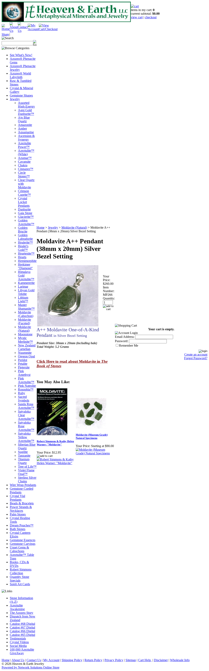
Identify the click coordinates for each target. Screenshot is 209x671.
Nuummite (25, 352)
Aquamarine (26, 132)
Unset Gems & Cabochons (19, 549)
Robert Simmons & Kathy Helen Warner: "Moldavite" (55, 443)
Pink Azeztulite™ (26, 380)
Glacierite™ (26, 216)
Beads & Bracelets (22, 503)
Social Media (18, 646)
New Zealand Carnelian (27, 347)
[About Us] (14, 30)
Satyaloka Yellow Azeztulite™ (26, 437)
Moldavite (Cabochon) (25, 314)
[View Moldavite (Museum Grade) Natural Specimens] (95, 453)
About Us (18, 660)
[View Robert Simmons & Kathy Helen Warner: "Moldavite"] (56, 463)
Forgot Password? (195, 358)
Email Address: (125, 336)
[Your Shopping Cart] (135, 6)
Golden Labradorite (25, 236)
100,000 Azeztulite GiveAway (22, 651)
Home (40, 227)
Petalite (22, 363)
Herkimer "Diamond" (25, 266)
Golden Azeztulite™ (26, 222)
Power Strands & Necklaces (21, 508)
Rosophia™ (25, 389)
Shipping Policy (72, 660)
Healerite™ (25, 242)
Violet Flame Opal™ (26, 472)
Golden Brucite (23, 229)
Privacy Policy (113, 660)
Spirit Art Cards (20, 584)
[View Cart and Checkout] (48, 29)
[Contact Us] (23, 30)
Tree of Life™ (27, 466)
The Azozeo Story (21, 612)
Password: (121, 341)
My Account (51, 660)
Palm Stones (18, 514)
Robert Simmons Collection (20, 571)
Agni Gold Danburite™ (26, 112)
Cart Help (145, 660)
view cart (137, 17)
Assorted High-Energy (26, 104)
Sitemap (131, 660)
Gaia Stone (25, 213)
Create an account (195, 354)
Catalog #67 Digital (22, 627)
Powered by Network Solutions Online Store (30, 667)
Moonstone (25, 334)
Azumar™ (25, 158)
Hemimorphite (27, 261)
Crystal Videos (19, 642)
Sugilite (23, 452)
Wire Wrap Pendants (23, 485)
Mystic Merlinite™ (25, 339)
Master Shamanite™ (26, 306)
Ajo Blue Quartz (24, 119)
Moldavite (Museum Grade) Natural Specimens (92, 436)
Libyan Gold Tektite (26, 292)
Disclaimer (161, 660)
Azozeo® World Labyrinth (20, 75)
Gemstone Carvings (22, 543)
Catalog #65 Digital (22, 635)
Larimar (23, 286)
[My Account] (33, 29)
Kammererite (26, 283)
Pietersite (24, 367)
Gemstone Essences (22, 540)
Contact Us (34, 660)
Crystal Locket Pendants (24, 202)
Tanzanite (24, 455)
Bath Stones (17, 529)
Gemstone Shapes (21, 95)
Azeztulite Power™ (24, 145)
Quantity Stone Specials (19, 578)
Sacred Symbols (23, 398)
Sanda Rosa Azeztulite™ (26, 405)
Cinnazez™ (25, 169)
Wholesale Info (180, 660)
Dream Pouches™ (21, 525)
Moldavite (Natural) (24, 328)
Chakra (22, 165)
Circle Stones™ (24, 174)
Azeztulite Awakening (17, 607)
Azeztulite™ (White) (26, 152)
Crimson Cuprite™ (24, 192)
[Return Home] (6, 29)
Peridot (22, 360)
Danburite (24, 209)
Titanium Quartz (23, 461)
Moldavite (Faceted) (24, 321)
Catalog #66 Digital (22, 631)
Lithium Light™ (23, 299)
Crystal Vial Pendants (17, 497)
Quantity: (109, 298)
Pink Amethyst (24, 372)
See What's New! (21, 55)
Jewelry (15, 99)
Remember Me (128, 345)
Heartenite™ (26, 253)
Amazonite (25, 125)
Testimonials (18, 638)
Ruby (21, 393)
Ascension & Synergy (26, 137)
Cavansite (24, 161)
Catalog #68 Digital (22, 623)
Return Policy (93, 660)
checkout (151, 17)
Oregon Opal (26, 356)
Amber (22, 128)
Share (5, 34)
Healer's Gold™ (23, 247)
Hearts (22, 257)
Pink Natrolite (27, 385)
